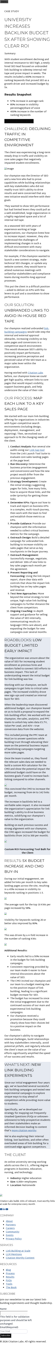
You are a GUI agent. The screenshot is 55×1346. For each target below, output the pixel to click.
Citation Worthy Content (20, 1258)
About (9, 1221)
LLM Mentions (14, 1255)
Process (10, 1274)
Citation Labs (35, 373)
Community (12, 1232)
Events (9, 1235)
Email (9, 1327)
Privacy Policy (14, 1239)
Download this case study (19, 121)
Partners (11, 1225)
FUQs (9, 1281)
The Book (11, 1288)
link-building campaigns (26, 330)
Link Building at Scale (18, 1251)
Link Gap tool (37, 450)
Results (10, 1277)
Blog (8, 1270)
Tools (9, 1284)
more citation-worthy (24, 1131)
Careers (10, 1228)
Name (3, 1309)
